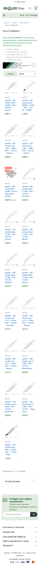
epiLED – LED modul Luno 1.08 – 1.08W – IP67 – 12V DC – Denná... (28, 148)
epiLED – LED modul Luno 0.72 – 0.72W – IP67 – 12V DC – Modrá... (11, 363)
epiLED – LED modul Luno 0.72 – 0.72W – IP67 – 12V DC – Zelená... (28, 320)
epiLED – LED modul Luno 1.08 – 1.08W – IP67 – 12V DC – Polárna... (11, 148)
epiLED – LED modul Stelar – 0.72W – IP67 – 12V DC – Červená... (28, 191)
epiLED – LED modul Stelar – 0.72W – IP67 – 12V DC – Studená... (11, 277)
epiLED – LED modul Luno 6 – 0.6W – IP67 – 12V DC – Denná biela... (28, 363)
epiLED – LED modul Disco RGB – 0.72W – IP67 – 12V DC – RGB (11, 450)
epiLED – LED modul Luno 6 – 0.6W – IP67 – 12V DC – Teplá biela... (28, 407)
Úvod (22, 15)
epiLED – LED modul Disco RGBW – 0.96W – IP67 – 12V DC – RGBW (28, 105)
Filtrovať (10, 74)
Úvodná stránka (12, 481)
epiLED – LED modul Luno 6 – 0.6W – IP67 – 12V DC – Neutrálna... (11, 407)
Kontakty (33, 15)
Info (27, 15)
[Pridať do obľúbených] (15, 83)
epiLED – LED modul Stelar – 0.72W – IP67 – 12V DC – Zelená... (11, 234)
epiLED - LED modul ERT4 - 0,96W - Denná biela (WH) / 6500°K (11, 191)
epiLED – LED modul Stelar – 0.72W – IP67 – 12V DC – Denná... (28, 277)
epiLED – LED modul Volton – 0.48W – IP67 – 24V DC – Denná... (11, 105)
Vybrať (27, 74)
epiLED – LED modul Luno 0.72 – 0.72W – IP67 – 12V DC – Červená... (11, 320)
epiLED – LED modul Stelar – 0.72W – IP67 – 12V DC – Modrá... (28, 234)
